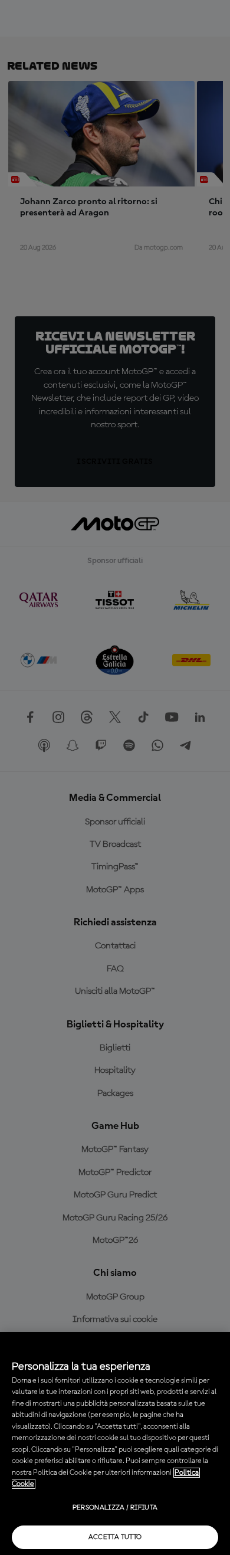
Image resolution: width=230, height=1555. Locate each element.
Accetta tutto (115, 1537)
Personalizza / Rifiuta (115, 1507)
